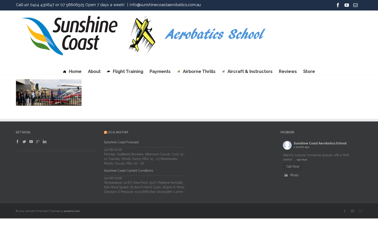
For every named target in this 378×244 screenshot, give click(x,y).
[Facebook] (338, 5)
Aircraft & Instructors (250, 71)
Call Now (292, 166)
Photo (294, 175)
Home (75, 71)
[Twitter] (24, 141)
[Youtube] (347, 5)
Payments (160, 71)
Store (309, 71)
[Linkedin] (44, 141)
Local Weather (118, 132)
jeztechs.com (72, 211)
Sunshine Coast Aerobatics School (320, 143)
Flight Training (128, 71)
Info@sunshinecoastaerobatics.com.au (165, 4)
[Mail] (355, 5)
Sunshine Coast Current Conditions (128, 170)
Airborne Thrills (199, 71)
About (94, 71)
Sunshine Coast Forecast (121, 142)
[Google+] (38, 141)
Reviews (288, 71)
